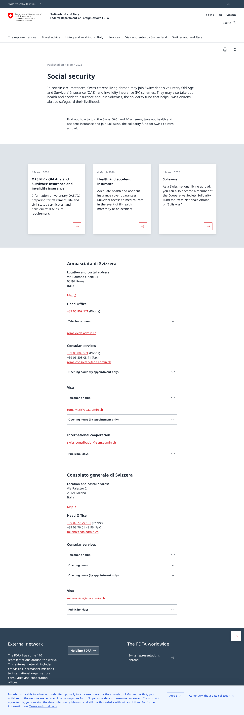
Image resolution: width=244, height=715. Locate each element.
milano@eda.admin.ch (83, 532)
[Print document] (225, 49)
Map (70, 295)
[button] (22, 37)
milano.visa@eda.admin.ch (86, 598)
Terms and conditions (43, 706)
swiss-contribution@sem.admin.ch (91, 442)
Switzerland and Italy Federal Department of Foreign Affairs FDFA (79, 16)
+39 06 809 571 (77, 311)
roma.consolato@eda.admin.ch (89, 362)
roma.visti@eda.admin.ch (85, 410)
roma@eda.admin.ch (81, 333)
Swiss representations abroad (144, 657)
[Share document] (233, 49)
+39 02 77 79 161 (79, 523)
